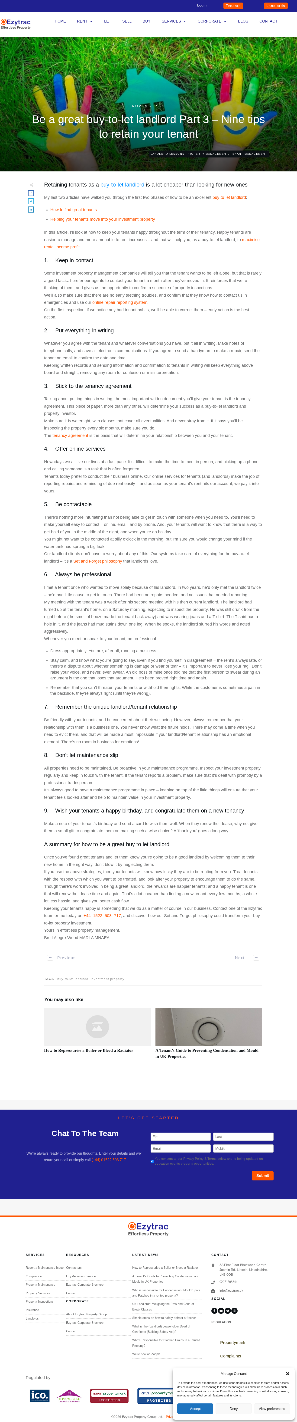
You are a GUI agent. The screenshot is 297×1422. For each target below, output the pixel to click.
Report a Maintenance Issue (45, 1267)
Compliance (34, 1276)
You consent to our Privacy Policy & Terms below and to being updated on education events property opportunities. (209, 1161)
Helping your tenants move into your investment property (102, 219)
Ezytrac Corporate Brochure (84, 1284)
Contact (71, 1293)
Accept (195, 1409)
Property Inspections (40, 1301)
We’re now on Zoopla (146, 1354)
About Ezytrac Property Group (86, 1314)
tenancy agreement (70, 435)
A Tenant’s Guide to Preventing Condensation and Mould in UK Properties (208, 1036)
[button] (287, 1373)
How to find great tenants (73, 209)
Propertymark (232, 1342)
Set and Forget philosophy (97, 561)
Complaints (230, 1356)
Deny (234, 1409)
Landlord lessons (167, 153)
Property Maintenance (40, 1284)
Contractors (74, 1267)
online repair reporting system (119, 302)
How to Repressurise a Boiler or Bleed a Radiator (97, 1036)
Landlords (32, 1318)
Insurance (32, 1310)
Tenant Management (248, 153)
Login (202, 5)
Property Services (38, 1293)
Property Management (207, 153)
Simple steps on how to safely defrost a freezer (164, 1318)
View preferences (272, 1409)
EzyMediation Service (81, 1276)
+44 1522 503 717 (102, 915)
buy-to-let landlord (122, 184)
